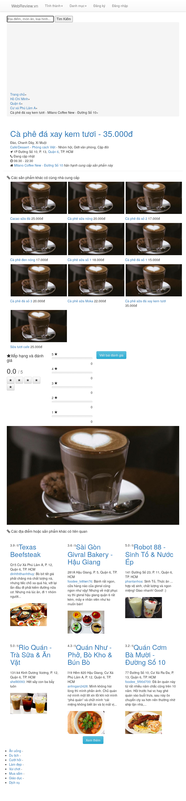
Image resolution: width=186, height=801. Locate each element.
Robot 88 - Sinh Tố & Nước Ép (149, 554)
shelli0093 (17, 681)
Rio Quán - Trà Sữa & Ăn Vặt (31, 654)
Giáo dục (15, 778)
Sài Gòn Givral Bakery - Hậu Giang (90, 554)
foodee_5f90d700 (138, 681)
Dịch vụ (14, 782)
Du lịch (14, 755)
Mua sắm (15, 773)
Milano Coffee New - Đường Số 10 (39, 165)
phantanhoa (133, 581)
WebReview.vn (24, 6)
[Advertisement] (93, 58)
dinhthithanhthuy (22, 573)
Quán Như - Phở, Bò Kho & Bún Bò (90, 654)
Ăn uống (15, 750)
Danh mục (77, 5)
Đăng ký (99, 5)
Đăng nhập (120, 5)
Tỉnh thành (53, 5)
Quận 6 (53, 151)
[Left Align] (11, 380)
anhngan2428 (78, 686)
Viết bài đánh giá (111, 355)
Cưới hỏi (15, 759)
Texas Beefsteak (25, 550)
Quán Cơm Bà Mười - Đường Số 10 (146, 654)
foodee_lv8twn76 (80, 581)
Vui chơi (14, 769)
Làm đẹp (15, 764)
